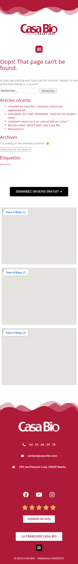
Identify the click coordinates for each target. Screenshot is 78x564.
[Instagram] (52, 495)
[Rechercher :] (19, 90)
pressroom (5, 164)
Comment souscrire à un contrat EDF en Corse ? (38, 121)
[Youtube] (39, 495)
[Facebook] (26, 495)
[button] (39, 49)
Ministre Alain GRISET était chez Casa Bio (34, 125)
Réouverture (16, 129)
